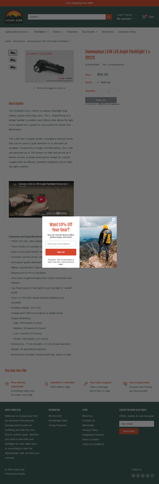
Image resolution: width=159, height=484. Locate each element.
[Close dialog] (113, 219)
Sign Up (61, 252)
